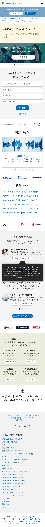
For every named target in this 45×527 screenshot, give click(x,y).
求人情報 (15, 258)
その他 (4, 507)
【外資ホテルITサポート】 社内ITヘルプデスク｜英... (20, 208)
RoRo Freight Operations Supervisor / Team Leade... (20, 213)
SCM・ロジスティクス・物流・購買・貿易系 (17, 454)
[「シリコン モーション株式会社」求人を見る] (22, 327)
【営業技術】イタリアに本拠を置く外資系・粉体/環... (21, 196)
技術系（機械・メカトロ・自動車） (14, 480)
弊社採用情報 (16, 418)
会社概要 (9, 416)
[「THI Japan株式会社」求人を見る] (37, 124)
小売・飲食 (6, 498)
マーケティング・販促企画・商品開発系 (16, 460)
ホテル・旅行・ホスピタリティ (13, 495)
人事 (3, 445)
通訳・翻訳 (6, 504)
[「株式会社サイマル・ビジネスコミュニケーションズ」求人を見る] (8, 177)
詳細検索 (22, 114)
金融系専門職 (6, 466)
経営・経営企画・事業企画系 (12, 439)
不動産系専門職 (7, 468)
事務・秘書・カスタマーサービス (13, 451)
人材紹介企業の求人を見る (22, 316)
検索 (23, 108)
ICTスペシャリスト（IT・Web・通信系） (16, 471)
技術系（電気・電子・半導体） (13, 477)
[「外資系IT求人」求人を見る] (22, 144)
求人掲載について (22, 420)
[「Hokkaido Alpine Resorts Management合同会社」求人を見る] (22, 124)
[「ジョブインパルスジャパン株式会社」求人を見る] (37, 327)
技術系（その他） (8, 489)
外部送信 (36, 521)
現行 (25, 519)
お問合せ (18, 416)
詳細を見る (10, 361)
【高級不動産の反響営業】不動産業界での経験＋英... (20, 200)
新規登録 (30, 13)
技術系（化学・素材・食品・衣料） (14, 483)
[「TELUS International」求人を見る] (8, 124)
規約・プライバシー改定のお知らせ (22, 523)
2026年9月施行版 (35, 519)
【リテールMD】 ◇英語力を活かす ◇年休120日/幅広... (21, 192)
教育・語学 (6, 501)
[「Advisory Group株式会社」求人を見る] (8, 224)
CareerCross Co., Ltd (18, 517)
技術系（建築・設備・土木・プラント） (16, 486)
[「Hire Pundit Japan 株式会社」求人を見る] (8, 327)
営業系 (4, 457)
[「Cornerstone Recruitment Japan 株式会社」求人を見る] (37, 224)
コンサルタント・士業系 (10, 463)
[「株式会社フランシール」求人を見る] (22, 224)
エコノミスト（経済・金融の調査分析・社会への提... (20, 204)
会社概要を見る (26, 258)
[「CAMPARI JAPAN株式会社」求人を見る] (37, 177)
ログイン (16, 13)
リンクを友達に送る (32, 416)
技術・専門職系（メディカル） (13, 492)
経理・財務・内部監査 (9, 442)
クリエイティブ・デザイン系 (12, 474)
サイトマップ (29, 418)
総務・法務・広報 (8, 448)
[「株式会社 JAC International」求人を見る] (22, 177)
